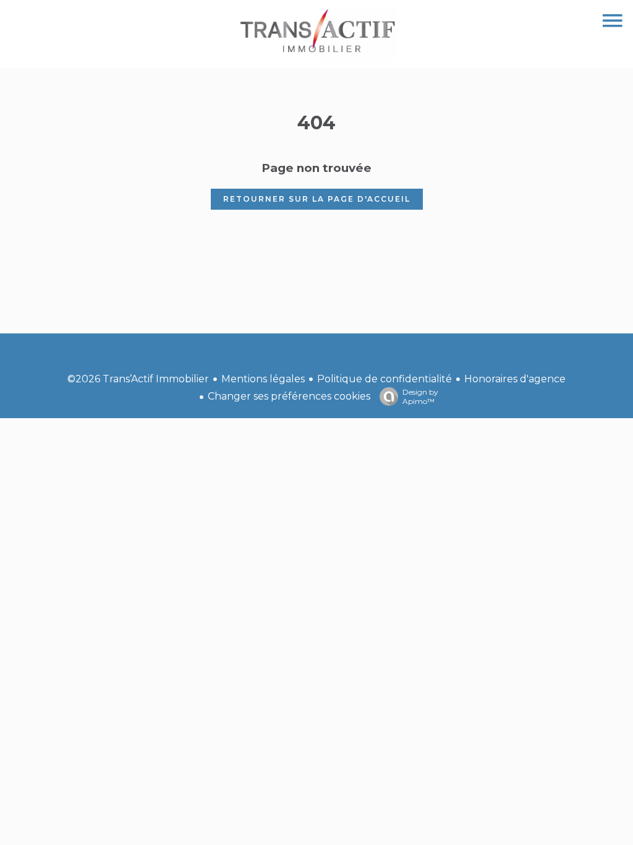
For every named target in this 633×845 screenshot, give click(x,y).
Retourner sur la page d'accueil (316, 199)
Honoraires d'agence (515, 379)
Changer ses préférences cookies (289, 396)
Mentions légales (263, 379)
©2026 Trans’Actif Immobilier (138, 379)
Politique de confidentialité (384, 379)
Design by (420, 396)
